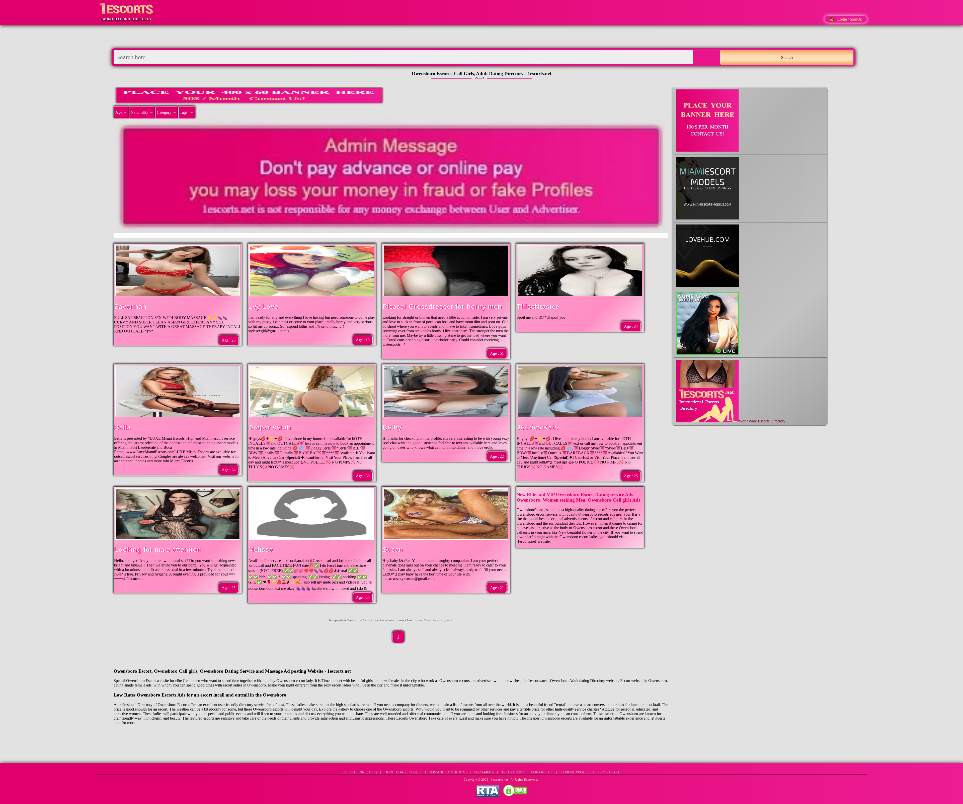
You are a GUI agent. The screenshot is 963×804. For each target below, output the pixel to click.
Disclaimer (484, 772)
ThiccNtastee (538, 306)
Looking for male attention (157, 549)
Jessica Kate (537, 427)
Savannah (130, 306)
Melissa (260, 549)
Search (787, 57)
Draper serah (269, 427)
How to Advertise (401, 772)
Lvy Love (263, 306)
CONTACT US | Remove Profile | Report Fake (575, 772)
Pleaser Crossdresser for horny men (442, 306)
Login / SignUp (849, 19)
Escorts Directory (360, 772)
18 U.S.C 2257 (512, 772)
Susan (392, 549)
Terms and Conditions (446, 772)
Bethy (392, 427)
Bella (122, 427)
